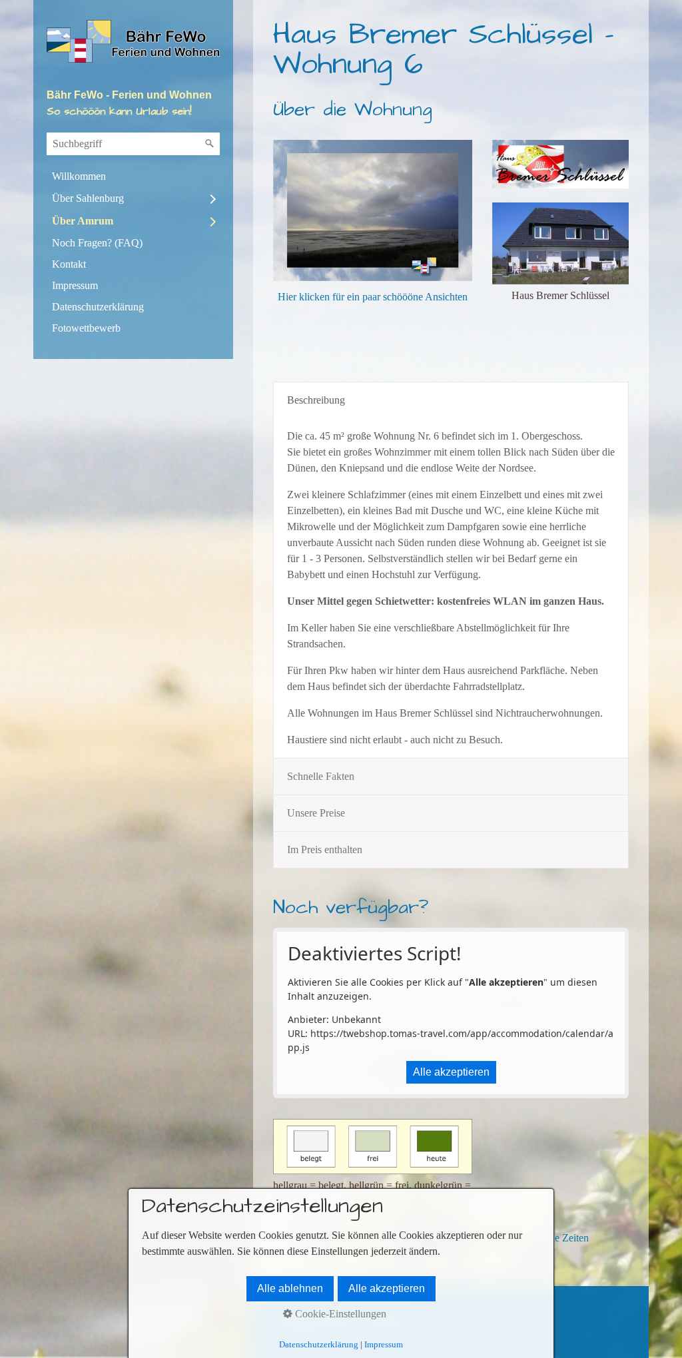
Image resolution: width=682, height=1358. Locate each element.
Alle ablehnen (290, 1288)
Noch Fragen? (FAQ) (97, 242)
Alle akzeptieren (451, 1072)
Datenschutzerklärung (98, 306)
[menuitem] (133, 176)
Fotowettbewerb (86, 328)
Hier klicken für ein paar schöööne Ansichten (373, 296)
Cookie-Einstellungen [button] (339, 1313)
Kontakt (69, 264)
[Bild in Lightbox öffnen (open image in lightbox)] (560, 164)
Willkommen (79, 176)
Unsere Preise (316, 813)
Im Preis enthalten (324, 849)
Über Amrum (82, 220)
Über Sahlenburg (88, 198)
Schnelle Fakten (320, 776)
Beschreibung (316, 400)
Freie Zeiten (563, 1237)
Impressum (75, 285)
